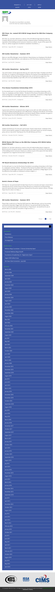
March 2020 (8, 360)
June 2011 (7, 538)
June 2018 (7, 413)
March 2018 (8, 419)
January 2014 (8, 485)
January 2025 (8, 282)
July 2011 (7, 535)
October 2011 (8, 532)
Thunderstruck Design (37, 588)
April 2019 (7, 385)
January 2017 (8, 441)
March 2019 (8, 388)
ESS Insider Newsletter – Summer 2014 (16, 200)
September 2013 (9, 495)
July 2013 (7, 498)
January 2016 (8, 451)
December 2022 (9, 310)
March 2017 (8, 438)
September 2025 (9, 275)
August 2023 (8, 300)
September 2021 (9, 332)
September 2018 (9, 404)
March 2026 (8, 269)
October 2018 (8, 401)
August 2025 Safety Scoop (12, 258)
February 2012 (9, 526)
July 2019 (7, 379)
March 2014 (8, 482)
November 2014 (9, 473)
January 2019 (8, 391)
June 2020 (7, 354)
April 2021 (7, 344)
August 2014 (8, 476)
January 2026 (8, 272)
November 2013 (9, 491)
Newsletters (18, 62)
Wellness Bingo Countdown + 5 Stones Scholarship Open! (20, 248)
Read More (49, 47)
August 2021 (8, 335)
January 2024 (8, 294)
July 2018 (7, 410)
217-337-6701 (29, 6)
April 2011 (7, 545)
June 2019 (7, 382)
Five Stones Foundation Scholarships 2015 (17, 88)
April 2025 (7, 279)
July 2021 (7, 338)
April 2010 (7, 567)
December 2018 (9, 394)
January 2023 (8, 307)
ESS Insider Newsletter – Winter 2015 (15, 106)
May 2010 (7, 563)
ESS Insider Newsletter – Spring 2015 (15, 69)
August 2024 (8, 288)
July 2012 (7, 513)
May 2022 (7, 319)
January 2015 (8, 470)
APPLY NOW (39, 6)
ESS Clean (5, 47)
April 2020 (7, 357)
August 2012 (8, 510)
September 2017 (9, 432)
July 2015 (7, 463)
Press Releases (9, 237)
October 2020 (8, 351)
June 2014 (7, 479)
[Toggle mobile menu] (53, 12)
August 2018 (8, 407)
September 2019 (9, 372)
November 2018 (9, 398)
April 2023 (7, 304)
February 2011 (9, 551)
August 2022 (8, 316)
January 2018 (8, 423)
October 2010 (8, 554)
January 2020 (8, 363)
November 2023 (9, 297)
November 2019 (9, 369)
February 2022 (9, 325)
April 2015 (7, 466)
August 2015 (8, 460)
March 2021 (8, 347)
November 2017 (9, 426)
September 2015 (9, 457)
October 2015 (8, 454)
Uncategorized (20, 47)
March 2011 (8, 548)
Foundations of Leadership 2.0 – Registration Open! (18, 255)
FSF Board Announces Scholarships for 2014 (18, 163)
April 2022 (7, 322)
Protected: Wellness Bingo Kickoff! (14, 252)
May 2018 (7, 416)
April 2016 (7, 448)
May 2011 (7, 542)
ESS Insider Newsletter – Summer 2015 (16, 54)
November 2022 (9, 313)
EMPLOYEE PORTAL (47, 588)
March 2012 (8, 523)
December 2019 (9, 366)
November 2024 (9, 285)
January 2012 (8, 529)
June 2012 (7, 516)
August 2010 (8, 557)
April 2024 (7, 291)
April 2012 (7, 520)
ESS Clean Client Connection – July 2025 (15, 261)
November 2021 (9, 329)
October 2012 (8, 507)
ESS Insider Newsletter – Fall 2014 (14, 125)
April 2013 (7, 501)
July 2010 (7, 560)
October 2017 (8, 429)
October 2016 (8, 444)
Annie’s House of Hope (10, 181)
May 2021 (7, 341)
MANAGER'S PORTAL (28, 589)
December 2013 (9, 488)
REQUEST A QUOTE (17, 6)
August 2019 (8, 376)
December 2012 (9, 504)
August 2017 (8, 435)
